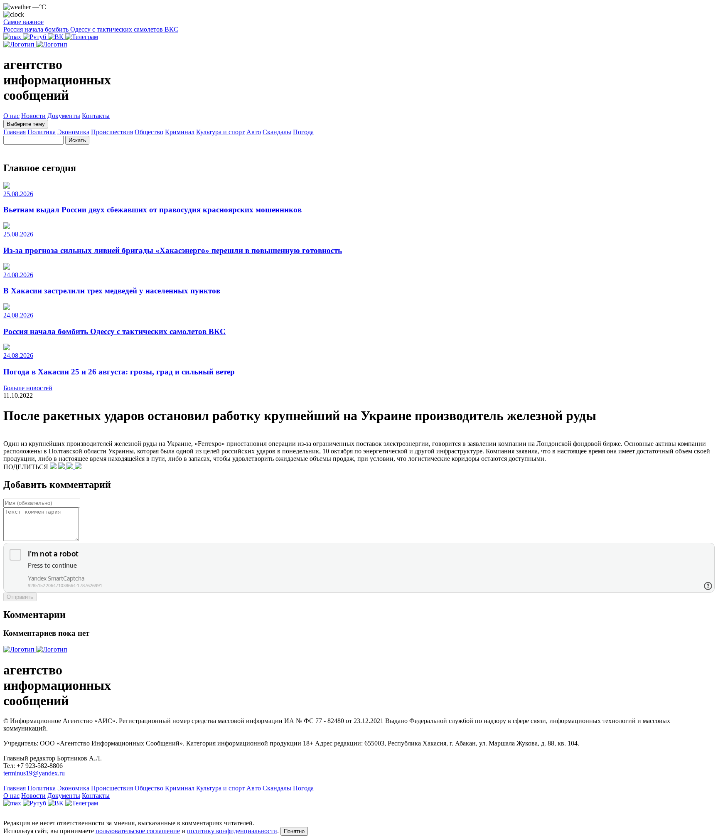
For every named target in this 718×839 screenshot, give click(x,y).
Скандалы (277, 131)
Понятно (294, 831)
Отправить (20, 597)
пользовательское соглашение (138, 830)
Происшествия (112, 131)
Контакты (96, 115)
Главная (14, 131)
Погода (303, 131)
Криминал (179, 131)
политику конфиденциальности (232, 830)
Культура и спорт (220, 131)
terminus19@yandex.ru (34, 773)
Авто (253, 131)
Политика (41, 131)
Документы (63, 115)
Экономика (73, 131)
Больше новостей (27, 387)
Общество (149, 131)
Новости (33, 115)
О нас (11, 115)
